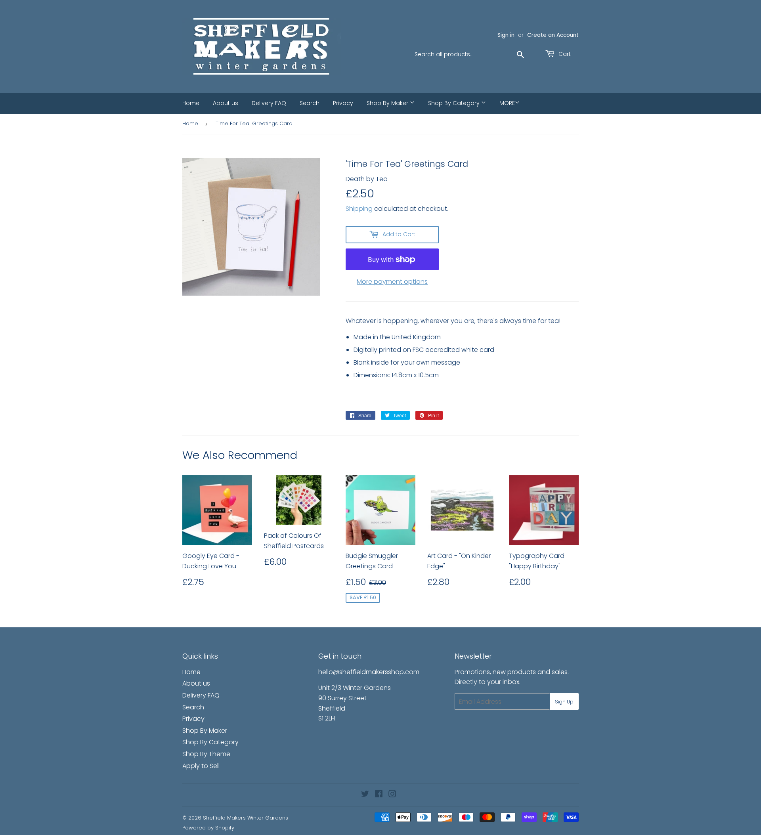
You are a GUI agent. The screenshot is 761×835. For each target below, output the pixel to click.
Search (309, 103)
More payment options (392, 281)
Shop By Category (454, 103)
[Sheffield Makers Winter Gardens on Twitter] (365, 794)
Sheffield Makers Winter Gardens (245, 818)
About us (225, 103)
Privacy (343, 103)
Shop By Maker (388, 103)
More (507, 103)
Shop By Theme (206, 754)
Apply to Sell (201, 765)
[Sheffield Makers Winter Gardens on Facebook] (379, 794)
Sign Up (564, 701)
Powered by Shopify (208, 827)
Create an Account (553, 35)
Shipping (359, 208)
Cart (564, 54)
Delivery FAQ (269, 103)
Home (190, 103)
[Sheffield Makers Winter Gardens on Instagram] (392, 794)
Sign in (505, 35)
